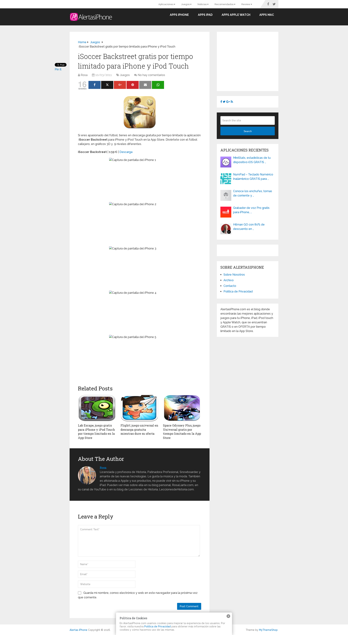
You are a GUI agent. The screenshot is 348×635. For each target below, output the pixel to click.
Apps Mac (266, 15)
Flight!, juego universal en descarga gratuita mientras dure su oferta (139, 429)
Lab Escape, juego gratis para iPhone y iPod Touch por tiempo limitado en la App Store (96, 431)
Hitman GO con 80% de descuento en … (249, 227)
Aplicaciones (166, 4)
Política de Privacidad (238, 291)
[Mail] (145, 85)
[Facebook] (94, 85)
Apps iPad (205, 15)
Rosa (84, 75)
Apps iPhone (179, 15)
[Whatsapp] (158, 85)
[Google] (120, 85)
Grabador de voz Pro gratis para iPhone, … (251, 210)
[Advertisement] (250, 60)
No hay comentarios (151, 75)
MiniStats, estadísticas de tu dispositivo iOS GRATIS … (252, 160)
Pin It (58, 69)
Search (248, 131)
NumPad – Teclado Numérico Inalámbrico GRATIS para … (253, 177)
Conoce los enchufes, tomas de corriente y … (252, 193)
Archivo (228, 280)
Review (246, 4)
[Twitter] (107, 85)
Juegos (185, 4)
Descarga (125, 152)
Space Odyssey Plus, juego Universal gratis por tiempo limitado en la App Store (182, 431)
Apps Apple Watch (236, 15)
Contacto (229, 286)
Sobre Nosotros (234, 274)
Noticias (202, 4)
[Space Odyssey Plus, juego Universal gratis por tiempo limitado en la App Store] (182, 408)
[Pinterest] (133, 85)
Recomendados (224, 4)
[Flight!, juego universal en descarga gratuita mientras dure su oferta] (140, 408)
